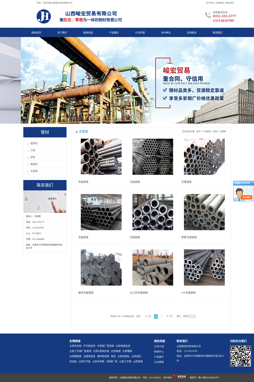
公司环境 (140, 32)
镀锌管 (34, 143)
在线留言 (220, 3)
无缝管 (34, 171)
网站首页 (36, 32)
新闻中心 (159, 351)
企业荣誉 (159, 362)
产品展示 (114, 32)
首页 (198, 131)
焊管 (32, 157)
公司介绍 (159, 346)
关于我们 (210, 3)
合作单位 (166, 32)
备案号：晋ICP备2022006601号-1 (205, 377)
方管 (32, 150)
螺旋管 (34, 164)
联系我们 (230, 3)
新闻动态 (88, 32)
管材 (215, 131)
